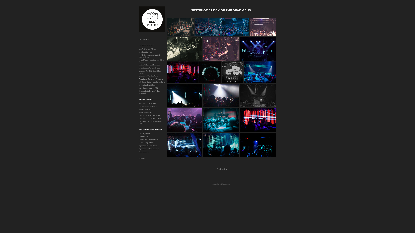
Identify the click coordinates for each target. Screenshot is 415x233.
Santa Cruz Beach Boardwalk (149, 115)
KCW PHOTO (144, 40)
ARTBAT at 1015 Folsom (147, 49)
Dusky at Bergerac (145, 52)
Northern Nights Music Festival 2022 (152, 82)
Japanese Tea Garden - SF (148, 106)
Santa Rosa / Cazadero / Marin (150, 118)
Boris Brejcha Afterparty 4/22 (149, 68)
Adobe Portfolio (225, 184)
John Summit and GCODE (148, 88)
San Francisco (144, 152)
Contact (142, 158)
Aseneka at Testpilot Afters (148, 76)
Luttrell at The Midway (147, 85)
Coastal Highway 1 (145, 112)
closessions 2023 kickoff (147, 103)
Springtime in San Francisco (149, 149)
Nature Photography (146, 99)
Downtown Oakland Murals (149, 140)
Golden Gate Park (145, 109)
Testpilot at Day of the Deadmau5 (151, 79)
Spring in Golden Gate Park (148, 146)
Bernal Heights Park (146, 143)
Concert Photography (146, 45)
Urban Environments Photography (150, 130)
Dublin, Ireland (144, 134)
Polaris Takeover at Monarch (149, 65)
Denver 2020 (143, 137)
